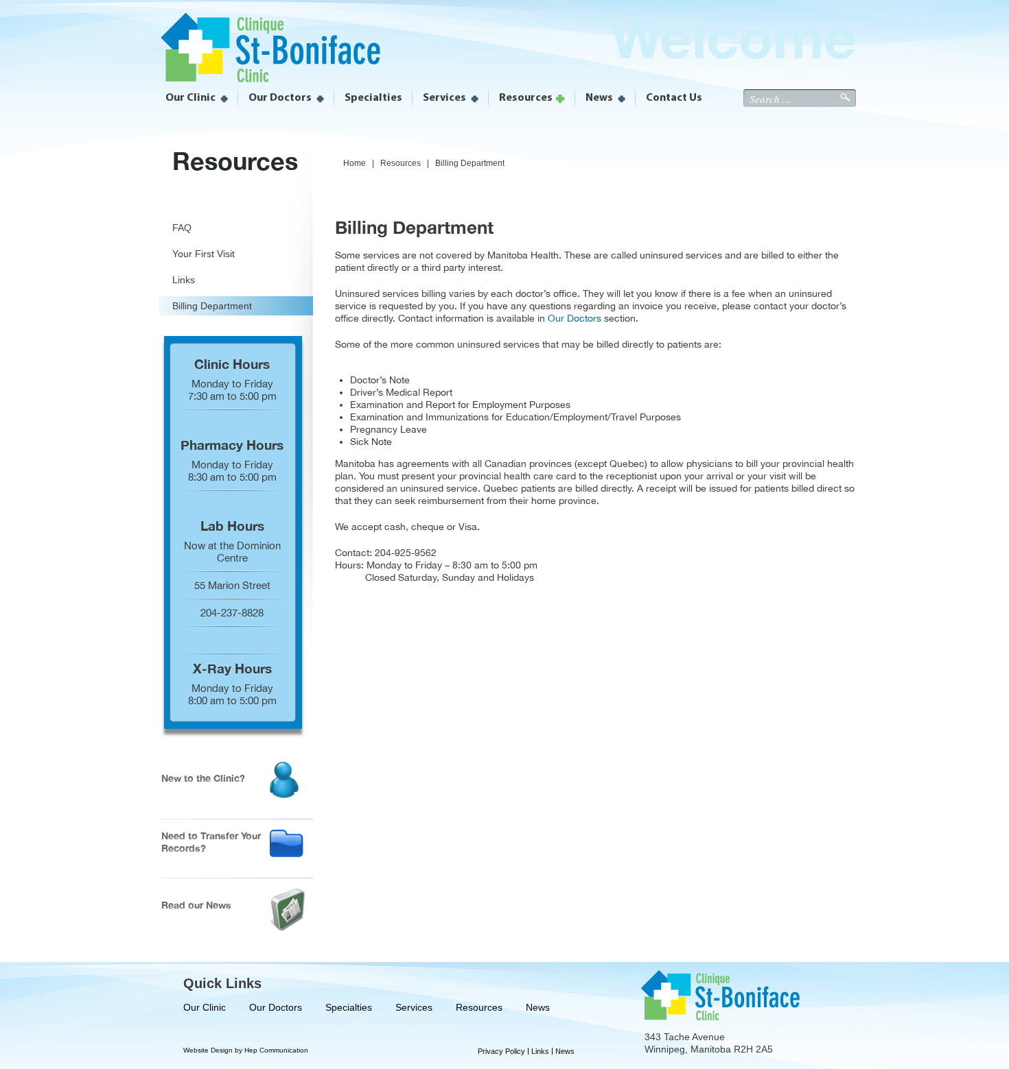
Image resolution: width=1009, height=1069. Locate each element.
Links (540, 1051)
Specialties (348, 1007)
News (538, 1007)
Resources (479, 1007)
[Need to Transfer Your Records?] (286, 853)
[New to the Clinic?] (284, 794)
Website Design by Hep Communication (245, 1050)
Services (413, 1007)
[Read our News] (287, 927)
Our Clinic (204, 1007)
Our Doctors (574, 318)
